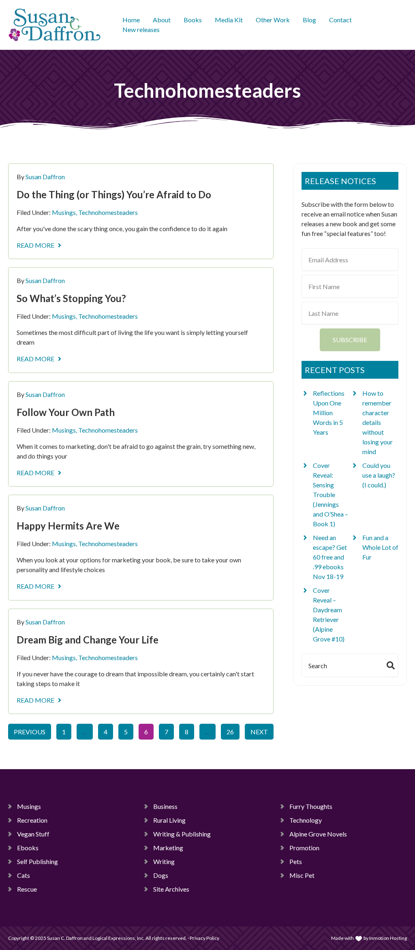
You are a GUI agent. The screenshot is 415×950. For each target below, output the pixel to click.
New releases (141, 29)
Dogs (160, 875)
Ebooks (28, 847)
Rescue (27, 889)
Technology (305, 820)
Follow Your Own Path (66, 412)
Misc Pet (301, 875)
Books (193, 20)
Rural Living (169, 820)
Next (259, 732)
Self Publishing (37, 861)
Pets (295, 861)
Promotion (304, 847)
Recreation (32, 820)
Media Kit (229, 20)
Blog (309, 20)
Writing (164, 861)
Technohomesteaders (108, 212)
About (162, 20)
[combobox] (342, 665)
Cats (23, 875)
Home (131, 20)
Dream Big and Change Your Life (87, 639)
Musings (64, 212)
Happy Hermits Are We (68, 526)
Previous (29, 732)
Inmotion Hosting (388, 938)
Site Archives (171, 889)
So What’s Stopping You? (71, 298)
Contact (340, 20)
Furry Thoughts (310, 806)
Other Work (273, 20)
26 (233, 730)
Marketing (168, 847)
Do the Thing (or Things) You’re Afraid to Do (114, 194)
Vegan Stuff (33, 834)
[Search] (392, 665)
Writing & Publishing (182, 834)
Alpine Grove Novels (318, 834)
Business (165, 806)
